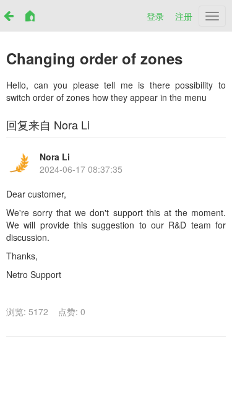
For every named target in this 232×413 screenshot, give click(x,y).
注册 (183, 16)
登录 (155, 16)
